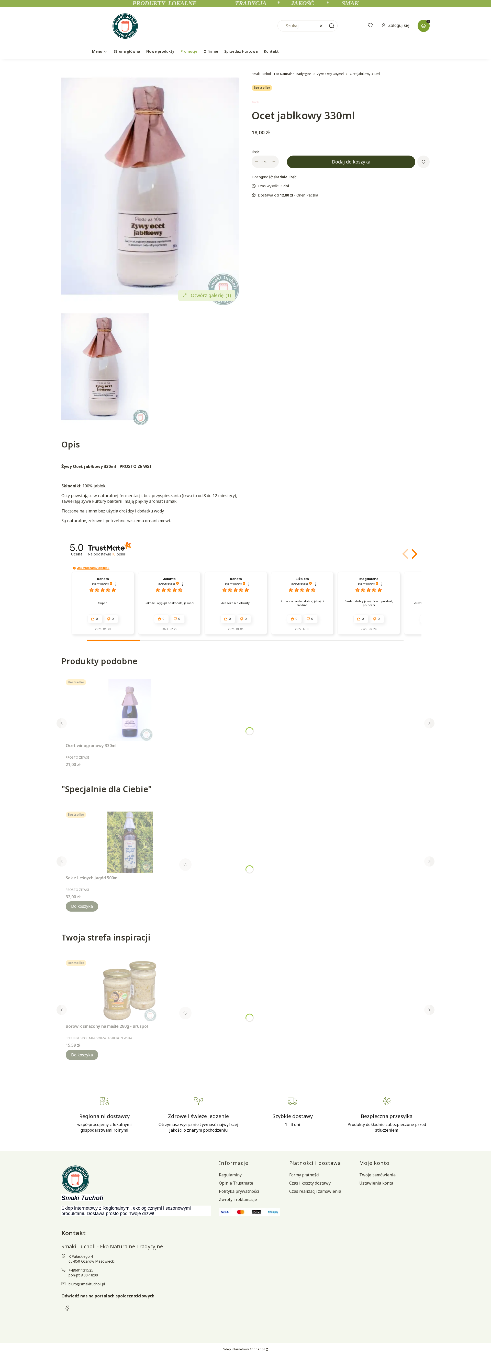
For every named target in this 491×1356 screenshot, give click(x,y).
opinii (119, 554)
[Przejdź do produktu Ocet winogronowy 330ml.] (130, 710)
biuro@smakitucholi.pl (87, 1284)
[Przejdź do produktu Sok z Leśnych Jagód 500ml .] (130, 842)
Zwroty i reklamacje (238, 1199)
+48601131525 (81, 1270)
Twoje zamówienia (377, 1175)
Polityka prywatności (239, 1191)
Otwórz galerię (211, 295)
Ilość (256, 151)
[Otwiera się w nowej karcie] (67, 1308)
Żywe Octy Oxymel (330, 74)
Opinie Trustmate (236, 1183)
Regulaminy (230, 1175)
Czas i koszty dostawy (310, 1183)
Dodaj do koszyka (351, 162)
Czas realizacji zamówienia (315, 1191)
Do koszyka (82, 906)
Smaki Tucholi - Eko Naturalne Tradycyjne (281, 74)
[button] (331, 25)
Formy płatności (304, 1175)
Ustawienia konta (376, 1183)
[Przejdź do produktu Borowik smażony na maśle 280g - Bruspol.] (130, 990)
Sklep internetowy (244, 1349)
